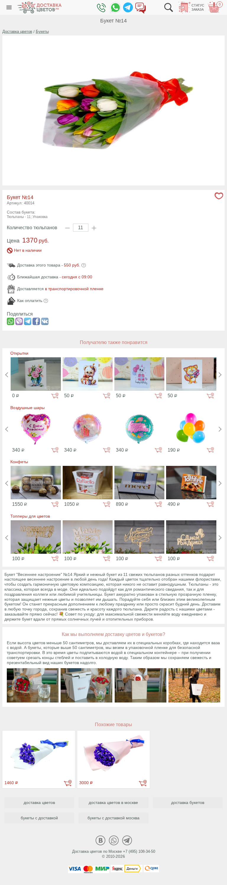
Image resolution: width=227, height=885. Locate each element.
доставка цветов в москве (113, 802)
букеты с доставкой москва (113, 817)
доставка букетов (187, 802)
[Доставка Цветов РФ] (39, 7)
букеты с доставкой (39, 817)
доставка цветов (39, 802)
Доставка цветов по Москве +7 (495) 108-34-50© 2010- (113, 854)
